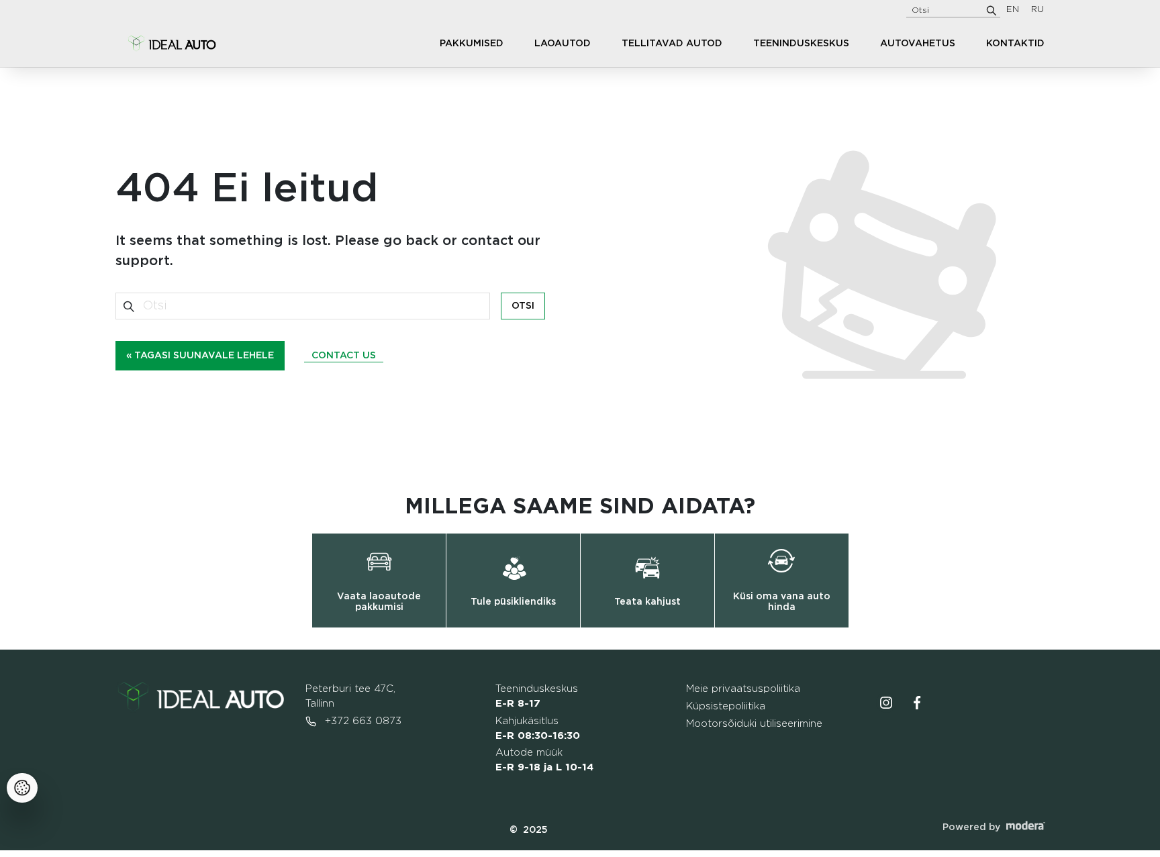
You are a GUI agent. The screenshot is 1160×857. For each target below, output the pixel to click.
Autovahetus (917, 43)
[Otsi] (991, 10)
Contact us (343, 355)
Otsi (523, 306)
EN (1012, 9)
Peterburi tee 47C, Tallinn (350, 696)
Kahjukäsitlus (537, 728)
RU (1037, 9)
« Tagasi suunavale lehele (200, 355)
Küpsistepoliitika (725, 706)
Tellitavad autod (672, 43)
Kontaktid (1015, 43)
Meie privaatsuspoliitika (743, 689)
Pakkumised (471, 43)
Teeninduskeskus (801, 43)
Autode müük (544, 760)
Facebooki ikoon (917, 703)
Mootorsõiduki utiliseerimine (754, 724)
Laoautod (562, 43)
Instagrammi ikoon (886, 703)
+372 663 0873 (361, 721)
